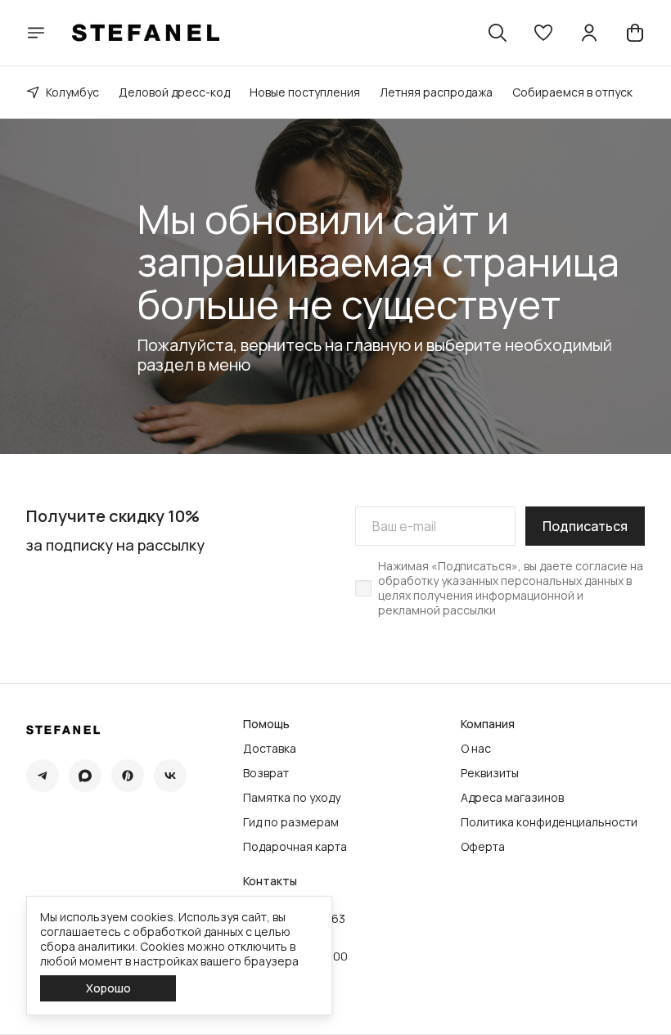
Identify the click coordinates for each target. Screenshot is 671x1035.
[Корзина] (635, 33)
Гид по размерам (291, 822)
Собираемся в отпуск (572, 92)
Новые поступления (305, 92)
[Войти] (589, 33)
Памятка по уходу (291, 797)
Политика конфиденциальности (549, 822)
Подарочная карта (295, 846)
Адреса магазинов (512, 797)
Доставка (269, 748)
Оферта (483, 846)
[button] (543, 33)
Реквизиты (490, 773)
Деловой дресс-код (174, 92)
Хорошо (108, 988)
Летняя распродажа (436, 92)
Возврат (266, 773)
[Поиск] (497, 33)
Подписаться (585, 526)
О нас (476, 748)
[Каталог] (36, 33)
